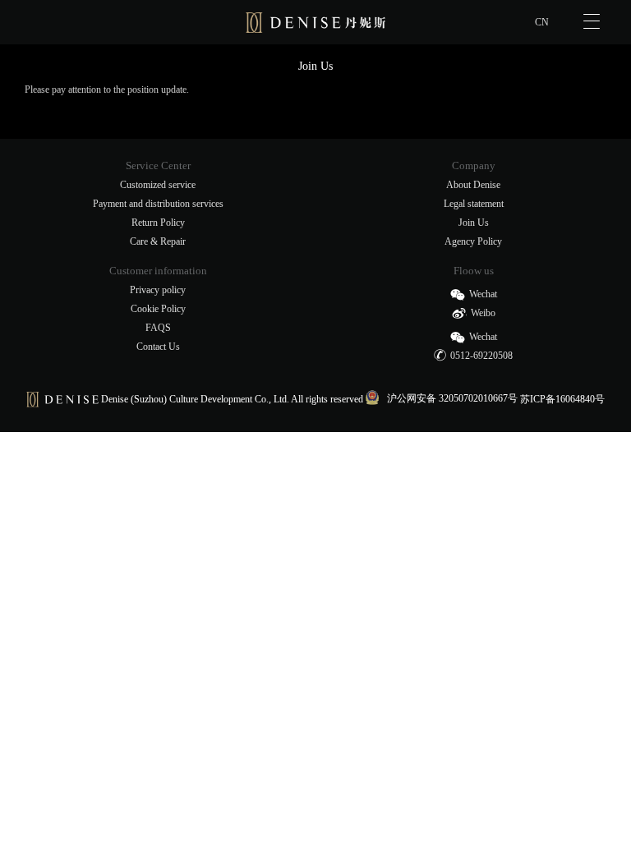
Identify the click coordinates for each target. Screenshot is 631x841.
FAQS (158, 327)
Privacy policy (158, 290)
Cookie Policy (158, 309)
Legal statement (474, 203)
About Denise (473, 185)
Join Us (473, 222)
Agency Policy (473, 241)
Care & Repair (158, 241)
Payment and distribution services (158, 203)
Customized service (158, 185)
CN (542, 22)
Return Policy (158, 222)
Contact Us (158, 346)
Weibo (483, 313)
